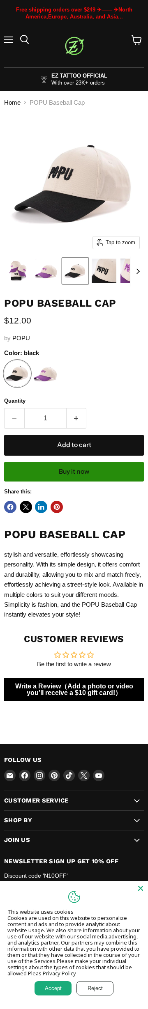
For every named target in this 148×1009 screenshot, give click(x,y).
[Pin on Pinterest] (57, 507)
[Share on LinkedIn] (41, 507)
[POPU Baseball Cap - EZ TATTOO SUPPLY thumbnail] (18, 271)
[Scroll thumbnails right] (136, 272)
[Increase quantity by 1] (77, 418)
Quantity (14, 401)
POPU (21, 338)
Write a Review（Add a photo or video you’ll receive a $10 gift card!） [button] (74, 689)
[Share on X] (26, 507)
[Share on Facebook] (10, 507)
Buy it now (74, 471)
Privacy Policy (59, 973)
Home (12, 102)
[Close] (140, 888)
